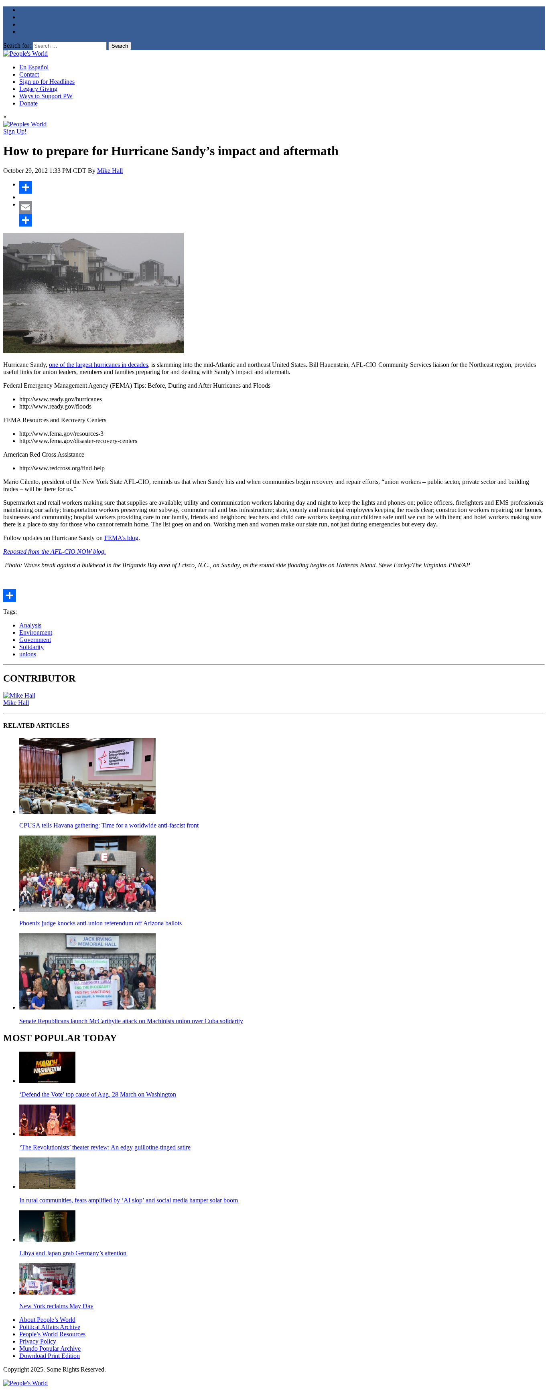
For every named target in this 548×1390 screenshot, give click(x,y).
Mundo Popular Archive (50, 1348)
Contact (29, 74)
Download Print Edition (49, 1355)
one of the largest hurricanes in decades (98, 364)
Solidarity (31, 646)
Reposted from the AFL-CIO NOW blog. (54, 551)
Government (35, 639)
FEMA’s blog (121, 537)
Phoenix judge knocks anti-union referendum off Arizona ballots (100, 923)
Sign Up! (14, 131)
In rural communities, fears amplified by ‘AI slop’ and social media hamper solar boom (128, 1200)
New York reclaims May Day (56, 1306)
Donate (28, 103)
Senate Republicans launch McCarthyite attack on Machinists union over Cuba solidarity (131, 1021)
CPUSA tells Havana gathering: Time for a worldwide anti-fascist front (109, 825)
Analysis (30, 625)
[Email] (282, 207)
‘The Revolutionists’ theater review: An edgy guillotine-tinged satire (105, 1147)
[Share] (282, 187)
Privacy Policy (37, 1341)
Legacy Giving (38, 88)
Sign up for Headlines (47, 81)
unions (27, 654)
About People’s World (47, 1319)
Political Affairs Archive (49, 1326)
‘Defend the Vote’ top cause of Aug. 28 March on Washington (97, 1094)
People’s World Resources (52, 1334)
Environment (35, 632)
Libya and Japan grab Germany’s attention (72, 1253)
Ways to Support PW (46, 96)
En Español (34, 67)
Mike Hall (110, 170)
